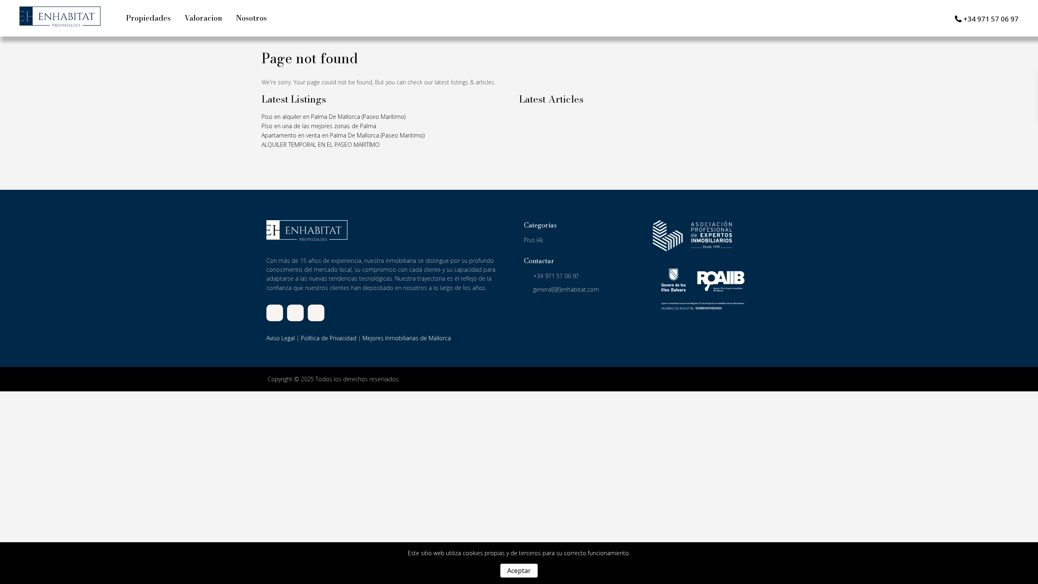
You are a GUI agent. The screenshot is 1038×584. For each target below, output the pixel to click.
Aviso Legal (280, 338)
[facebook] (274, 313)
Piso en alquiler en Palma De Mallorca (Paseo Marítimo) (333, 116)
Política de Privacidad (328, 338)
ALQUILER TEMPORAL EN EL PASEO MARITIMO (321, 144)
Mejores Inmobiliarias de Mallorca (406, 338)
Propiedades (148, 18)
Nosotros (251, 18)
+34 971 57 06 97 (991, 19)
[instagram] (316, 313)
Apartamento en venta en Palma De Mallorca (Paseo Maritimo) (343, 135)
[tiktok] (295, 313)
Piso (529, 240)
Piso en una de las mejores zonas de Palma (319, 126)
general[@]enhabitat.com (566, 289)
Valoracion (203, 18)
